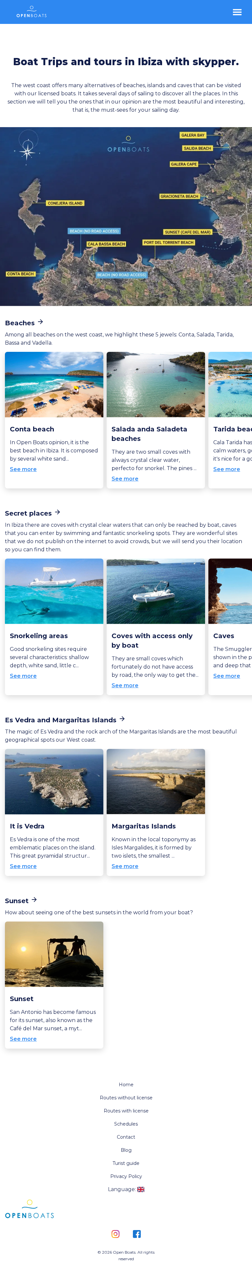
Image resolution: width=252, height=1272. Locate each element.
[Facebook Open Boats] (136, 1234)
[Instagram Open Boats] (115, 1234)
